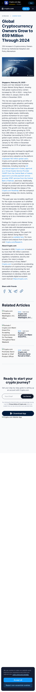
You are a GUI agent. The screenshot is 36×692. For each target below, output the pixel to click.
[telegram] (15, 291)
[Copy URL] (21, 291)
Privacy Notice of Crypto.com (17, 404)
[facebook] (4, 291)
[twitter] (10, 291)
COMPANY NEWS (16, 16)
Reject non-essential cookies (18, 685)
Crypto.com (19, 249)
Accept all (18, 680)
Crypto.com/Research (14, 242)
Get (31, 3)
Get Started (27, 396)
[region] (18, 679)
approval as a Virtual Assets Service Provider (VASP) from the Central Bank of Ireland (17, 170)
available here (18, 237)
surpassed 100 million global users (15, 159)
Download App (19, 413)
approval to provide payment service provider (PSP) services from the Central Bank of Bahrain (17, 178)
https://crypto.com (20, 279)
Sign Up (26, 9)
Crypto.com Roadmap (10, 190)
